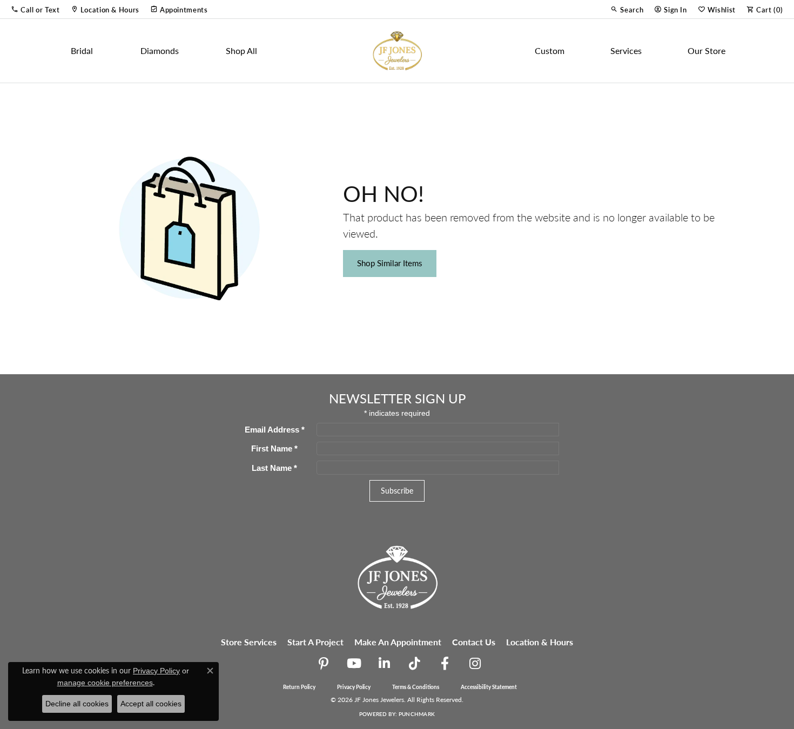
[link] (105, 9)
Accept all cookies (150, 703)
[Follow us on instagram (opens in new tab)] (475, 663)
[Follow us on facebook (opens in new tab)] (444, 663)
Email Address (275, 429)
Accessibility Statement (489, 687)
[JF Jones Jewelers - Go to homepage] (397, 576)
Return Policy (299, 687)
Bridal (82, 50)
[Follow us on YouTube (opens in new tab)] (354, 663)
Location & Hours (539, 642)
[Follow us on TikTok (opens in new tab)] (414, 663)
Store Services (249, 642)
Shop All (241, 50)
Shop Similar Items (389, 263)
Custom (549, 50)
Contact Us (473, 642)
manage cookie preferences (105, 682)
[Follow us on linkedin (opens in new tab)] (384, 663)
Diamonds (159, 50)
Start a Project (315, 642)
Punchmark (417, 714)
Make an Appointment (397, 642)
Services (626, 50)
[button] (35, 9)
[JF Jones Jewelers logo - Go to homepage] (397, 51)
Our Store (706, 50)
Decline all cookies (77, 703)
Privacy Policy (354, 687)
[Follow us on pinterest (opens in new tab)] (323, 663)
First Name (274, 448)
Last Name (274, 468)
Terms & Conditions (415, 687)
